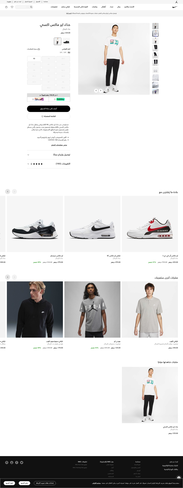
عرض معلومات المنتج (59, 145)
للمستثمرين (110, 474)
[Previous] (96, 91)
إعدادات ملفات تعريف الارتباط (45, 483)
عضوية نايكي (110, 465)
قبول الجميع (9, 483)
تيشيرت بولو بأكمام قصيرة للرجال (166, 344)
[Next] (101, 91)
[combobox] (24, 7)
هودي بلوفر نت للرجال (55, 344)
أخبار (112, 468)
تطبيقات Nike (82, 462)
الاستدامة (111, 477)
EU (69, 52)
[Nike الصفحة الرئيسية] (175, 7)
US (61, 52)
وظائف (112, 471)
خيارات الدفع (137, 474)
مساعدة (46, 1)
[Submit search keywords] (31, 7)
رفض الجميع (24, 483)
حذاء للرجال (174, 258)
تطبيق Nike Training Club (80, 468)
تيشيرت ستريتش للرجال (112, 344)
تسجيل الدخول (28, 1)
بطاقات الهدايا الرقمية (171, 469)
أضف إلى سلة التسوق (48, 108)
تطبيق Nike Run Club (81, 465)
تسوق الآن (81, 13)
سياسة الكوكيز (96, 483)
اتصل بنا (138, 477)
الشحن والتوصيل (135, 468)
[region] (91, 483)
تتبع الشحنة (137, 465)
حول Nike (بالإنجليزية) (107, 462)
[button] (129, 7)
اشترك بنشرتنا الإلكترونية (170, 466)
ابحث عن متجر (17, 1)
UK (65, 52)
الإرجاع (138, 471)
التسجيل (38, 1)
